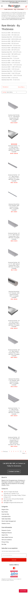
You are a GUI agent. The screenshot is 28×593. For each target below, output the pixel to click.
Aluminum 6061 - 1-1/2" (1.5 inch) (10, 69)
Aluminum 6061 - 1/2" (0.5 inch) (10, 43)
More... (8, 485)
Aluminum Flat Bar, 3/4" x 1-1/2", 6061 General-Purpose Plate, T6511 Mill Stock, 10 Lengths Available (14, 236)
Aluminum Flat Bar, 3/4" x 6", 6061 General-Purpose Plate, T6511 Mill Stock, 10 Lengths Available (14, 323)
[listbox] (12, 92)
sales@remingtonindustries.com (13, 502)
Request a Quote (6, 530)
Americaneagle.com (17, 579)
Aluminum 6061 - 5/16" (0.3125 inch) (11, 39)
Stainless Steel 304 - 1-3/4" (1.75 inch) (12, 75)
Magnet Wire (5, 509)
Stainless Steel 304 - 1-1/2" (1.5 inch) (11, 71)
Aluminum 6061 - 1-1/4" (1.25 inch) (11, 62)
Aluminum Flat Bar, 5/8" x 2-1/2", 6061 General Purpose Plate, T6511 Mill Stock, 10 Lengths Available (14, 265)
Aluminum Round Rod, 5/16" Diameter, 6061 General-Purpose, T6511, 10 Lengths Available (14, 207)
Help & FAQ (5, 535)
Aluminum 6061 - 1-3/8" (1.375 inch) (11, 67)
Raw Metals (5, 512)
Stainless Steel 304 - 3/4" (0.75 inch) (11, 52)
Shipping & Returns (7, 532)
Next (23, 453)
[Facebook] (14, 568)
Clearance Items (6, 523)
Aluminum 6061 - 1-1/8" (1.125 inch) (11, 60)
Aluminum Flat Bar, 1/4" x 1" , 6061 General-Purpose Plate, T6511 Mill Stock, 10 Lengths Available (14, 178)
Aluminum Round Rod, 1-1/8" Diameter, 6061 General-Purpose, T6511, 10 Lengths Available (14, 382)
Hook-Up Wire (5, 514)
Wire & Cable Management (9, 521)
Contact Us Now (14, 471)
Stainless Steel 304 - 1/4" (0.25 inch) (11, 37)
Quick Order (23, 590)
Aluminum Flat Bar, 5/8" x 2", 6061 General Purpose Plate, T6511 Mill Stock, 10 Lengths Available (14, 352)
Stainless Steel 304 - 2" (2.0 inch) (11, 79)
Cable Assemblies (6, 519)
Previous (5, 451)
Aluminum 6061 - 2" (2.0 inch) (10, 77)
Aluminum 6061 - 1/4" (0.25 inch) (10, 35)
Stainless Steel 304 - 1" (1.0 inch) (10, 58)
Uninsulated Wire (6, 516)
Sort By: (4, 92)
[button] (14, 87)
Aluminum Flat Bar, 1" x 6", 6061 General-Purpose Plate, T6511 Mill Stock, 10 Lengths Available (14, 148)
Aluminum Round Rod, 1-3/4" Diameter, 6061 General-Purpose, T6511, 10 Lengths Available (14, 294)
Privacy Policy (5, 542)
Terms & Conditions (7, 539)
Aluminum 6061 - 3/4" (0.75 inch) (11, 50)
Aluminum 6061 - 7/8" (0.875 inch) (11, 54)
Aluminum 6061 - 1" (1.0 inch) (9, 56)
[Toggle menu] (2, 6)
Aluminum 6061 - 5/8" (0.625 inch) (11, 47)
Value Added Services (7, 537)
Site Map (4, 544)
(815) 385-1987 (8, 500)
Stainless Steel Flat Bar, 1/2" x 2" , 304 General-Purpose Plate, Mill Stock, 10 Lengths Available (14, 118)
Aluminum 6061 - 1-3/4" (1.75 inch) (11, 73)
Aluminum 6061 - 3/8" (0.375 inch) (11, 41)
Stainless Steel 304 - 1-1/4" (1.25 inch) (12, 65)
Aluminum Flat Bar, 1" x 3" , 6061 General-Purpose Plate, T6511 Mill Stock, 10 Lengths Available (14, 411)
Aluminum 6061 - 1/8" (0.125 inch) (11, 32)
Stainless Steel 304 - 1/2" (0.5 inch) (11, 45)
